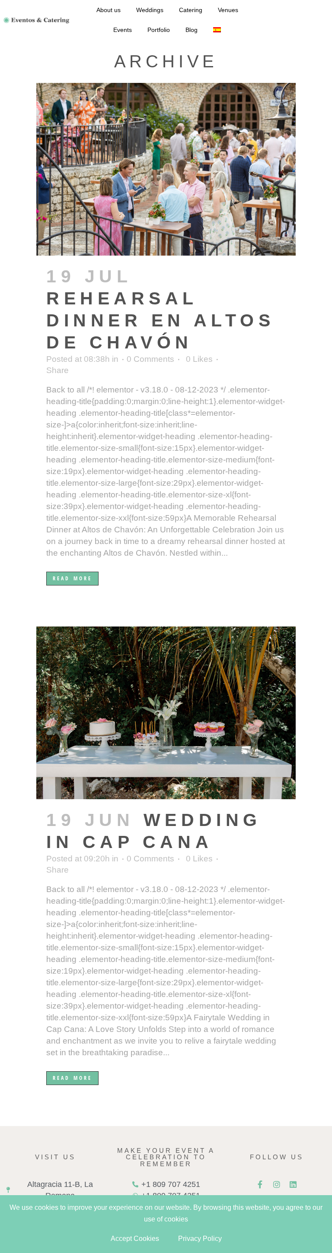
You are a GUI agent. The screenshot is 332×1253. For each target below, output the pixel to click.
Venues (228, 9)
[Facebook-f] (260, 1184)
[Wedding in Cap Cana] (166, 712)
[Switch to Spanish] (217, 30)
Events (122, 29)
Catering (190, 9)
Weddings (149, 9)
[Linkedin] (293, 1184)
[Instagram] (277, 1184)
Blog (191, 29)
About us (108, 9)
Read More (72, 578)
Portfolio (158, 29)
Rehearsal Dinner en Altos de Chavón (160, 320)
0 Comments (150, 359)
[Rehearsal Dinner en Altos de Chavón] (166, 169)
